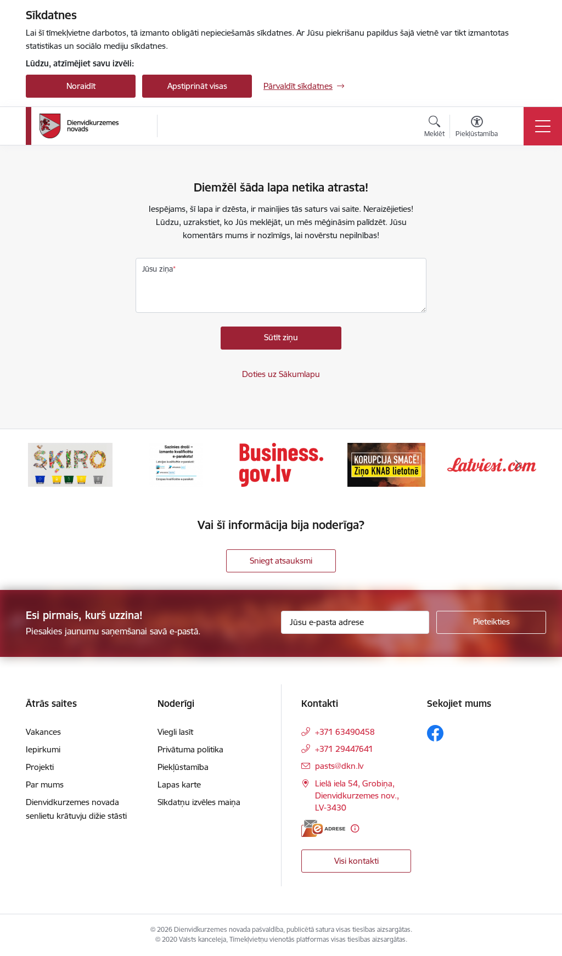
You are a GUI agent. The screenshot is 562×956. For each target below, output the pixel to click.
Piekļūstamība (183, 767)
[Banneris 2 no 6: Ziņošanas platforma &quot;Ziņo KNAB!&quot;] (386, 464)
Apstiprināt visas (197, 86)
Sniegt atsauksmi (281, 560)
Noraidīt (80, 86)
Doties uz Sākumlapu (281, 374)
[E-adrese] (323, 828)
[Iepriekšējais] (44, 465)
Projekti (40, 767)
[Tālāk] (518, 465)
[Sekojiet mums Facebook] (435, 733)
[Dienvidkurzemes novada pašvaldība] (94, 126)
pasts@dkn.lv (339, 766)
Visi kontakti (356, 861)
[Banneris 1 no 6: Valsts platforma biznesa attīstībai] (281, 464)
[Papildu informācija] (355, 828)
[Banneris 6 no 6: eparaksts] (175, 464)
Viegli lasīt (175, 732)
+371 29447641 (344, 749)
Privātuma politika (190, 749)
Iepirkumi (43, 749)
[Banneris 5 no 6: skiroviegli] (70, 464)
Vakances (43, 732)
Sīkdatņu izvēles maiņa (199, 802)
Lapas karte (179, 784)
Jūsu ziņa (157, 269)
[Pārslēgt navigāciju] (543, 126)
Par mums (45, 784)
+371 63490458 (345, 732)
